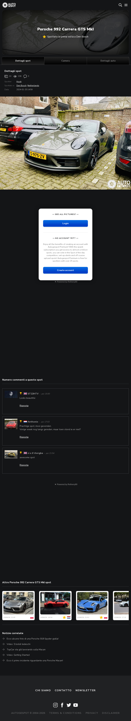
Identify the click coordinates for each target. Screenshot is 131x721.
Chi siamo (43, 690)
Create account (65, 270)
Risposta (24, 405)
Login (65, 223)
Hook (18, 81)
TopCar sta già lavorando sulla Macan (26, 649)
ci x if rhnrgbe (35, 453)
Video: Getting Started (18, 654)
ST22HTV (33, 393)
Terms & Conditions (65, 713)
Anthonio (33, 421)
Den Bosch (21, 85)
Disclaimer (111, 713)
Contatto (63, 690)
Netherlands (33, 85)
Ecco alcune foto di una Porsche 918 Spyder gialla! (32, 638)
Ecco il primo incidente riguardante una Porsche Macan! (35, 660)
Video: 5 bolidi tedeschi (18, 644)
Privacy (92, 713)
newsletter (86, 690)
